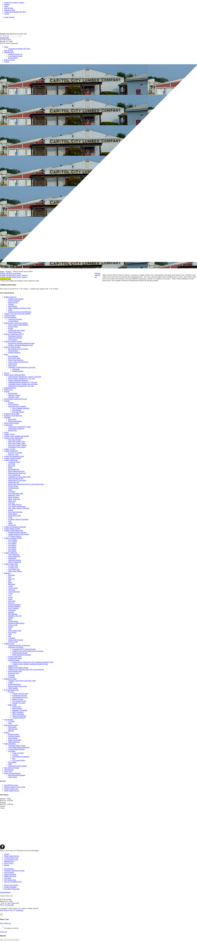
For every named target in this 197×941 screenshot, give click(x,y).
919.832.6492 (4, 38)
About (6, 6)
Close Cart (3, 932)
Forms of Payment (10, 874)
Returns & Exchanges (11, 885)
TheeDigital (19, 910)
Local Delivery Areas (15, 56)
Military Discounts (10, 876)
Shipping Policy (9, 861)
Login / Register (9, 17)
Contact (6, 14)
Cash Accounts (9, 872)
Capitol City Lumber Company (14, 2)
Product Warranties (10, 887)
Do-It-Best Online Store (12, 889)
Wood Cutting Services (11, 790)
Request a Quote (9, 10)
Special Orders (13, 58)
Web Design (4, 910)
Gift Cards (7, 878)
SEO (11, 910)
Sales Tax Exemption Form (13, 882)
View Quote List (5, 923)
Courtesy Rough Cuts (15, 54)
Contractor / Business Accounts (14, 870)
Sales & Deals (8, 8)
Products (7, 4)
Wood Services (9, 52)
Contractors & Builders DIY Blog (15, 12)
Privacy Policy (9, 863)
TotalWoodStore (5, 892)
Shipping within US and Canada (14, 787)
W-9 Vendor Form (10, 880)
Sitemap (6, 865)
